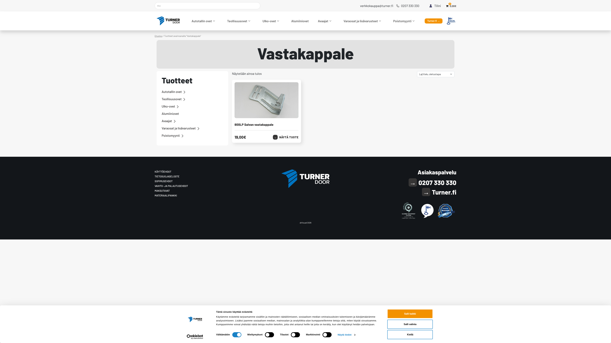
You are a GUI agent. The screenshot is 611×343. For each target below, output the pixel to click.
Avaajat (323, 21)
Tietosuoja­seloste (167, 176)
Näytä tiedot (344, 334)
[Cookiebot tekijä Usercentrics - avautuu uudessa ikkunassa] (195, 336)
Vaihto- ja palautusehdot (171, 186)
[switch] (269, 334)
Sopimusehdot (164, 181)
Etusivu (158, 35)
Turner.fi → (433, 20)
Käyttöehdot (163, 171)
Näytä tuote (288, 137)
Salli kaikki (410, 313)
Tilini (437, 6)
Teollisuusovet (237, 21)
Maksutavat (162, 190)
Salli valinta (410, 324)
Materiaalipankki (166, 195)
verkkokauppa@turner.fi (376, 6)
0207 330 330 (410, 6)
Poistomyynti (402, 21)
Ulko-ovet (269, 21)
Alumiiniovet (300, 21)
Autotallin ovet (202, 21)
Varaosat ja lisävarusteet (361, 21)
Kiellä (410, 334)
